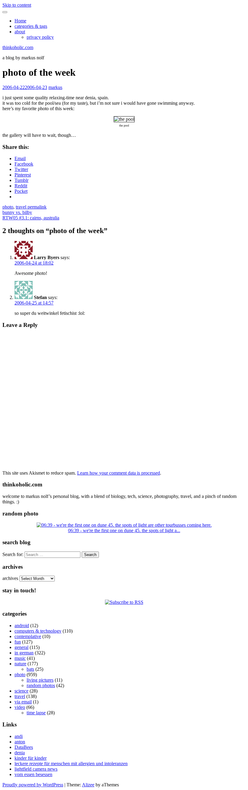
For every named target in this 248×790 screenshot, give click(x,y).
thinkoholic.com (17, 47)
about (20, 31)
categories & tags (31, 26)
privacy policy (40, 37)
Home (20, 20)
